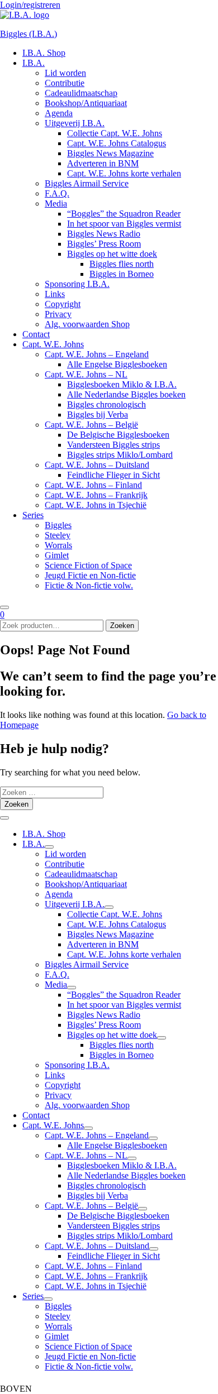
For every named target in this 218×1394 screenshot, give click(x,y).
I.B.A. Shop (43, 53)
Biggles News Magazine (110, 153)
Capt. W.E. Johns (53, 344)
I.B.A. (33, 63)
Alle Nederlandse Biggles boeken (126, 394)
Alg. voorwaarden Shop (87, 324)
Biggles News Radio (103, 233)
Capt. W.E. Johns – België (91, 424)
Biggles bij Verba (97, 414)
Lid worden (65, 73)
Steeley (57, 535)
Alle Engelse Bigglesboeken (117, 364)
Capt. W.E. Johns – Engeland (97, 354)
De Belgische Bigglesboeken (118, 434)
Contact (36, 334)
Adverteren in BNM (103, 163)
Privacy (58, 314)
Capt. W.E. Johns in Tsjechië (95, 505)
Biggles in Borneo (121, 274)
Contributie (64, 83)
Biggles (58, 525)
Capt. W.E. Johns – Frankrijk (96, 495)
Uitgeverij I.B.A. (75, 123)
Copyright (62, 304)
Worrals (58, 545)
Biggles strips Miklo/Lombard (120, 454)
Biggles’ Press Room (104, 243)
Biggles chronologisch (106, 404)
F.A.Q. (57, 193)
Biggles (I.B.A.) (28, 34)
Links (55, 294)
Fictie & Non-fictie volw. (89, 585)
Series (33, 515)
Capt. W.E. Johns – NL (86, 374)
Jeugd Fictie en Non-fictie (90, 575)
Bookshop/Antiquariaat (86, 103)
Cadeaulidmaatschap (81, 93)
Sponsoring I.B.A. (77, 284)
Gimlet (57, 555)
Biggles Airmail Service (87, 183)
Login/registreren (30, 4)
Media (56, 203)
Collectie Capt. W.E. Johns (114, 133)
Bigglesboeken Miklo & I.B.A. (122, 384)
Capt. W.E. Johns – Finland (93, 485)
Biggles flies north (121, 264)
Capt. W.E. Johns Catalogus (116, 143)
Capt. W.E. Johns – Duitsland (97, 465)
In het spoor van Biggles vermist (124, 223)
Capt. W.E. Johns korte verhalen (124, 173)
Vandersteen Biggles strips (113, 444)
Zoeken (122, 625)
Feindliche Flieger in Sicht (113, 475)
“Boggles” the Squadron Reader (124, 213)
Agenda (59, 113)
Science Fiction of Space (88, 565)
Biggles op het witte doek (112, 253)
